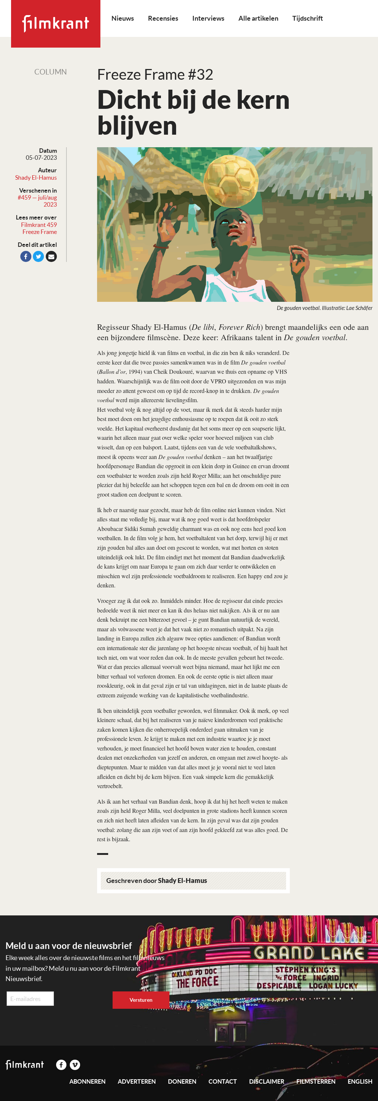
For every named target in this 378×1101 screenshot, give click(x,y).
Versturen (141, 1000)
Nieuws (122, 18)
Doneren (182, 1081)
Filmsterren (316, 1081)
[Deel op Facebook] (25, 256)
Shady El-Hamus (36, 177)
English (360, 1081)
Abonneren (87, 1081)
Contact (223, 1081)
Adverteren (137, 1081)
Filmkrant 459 (39, 224)
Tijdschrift (307, 18)
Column (50, 72)
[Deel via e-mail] (51, 256)
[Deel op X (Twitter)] (38, 256)
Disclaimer (266, 1081)
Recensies (163, 18)
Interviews (208, 18)
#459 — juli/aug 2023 (37, 201)
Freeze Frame (40, 231)
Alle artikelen (258, 18)
